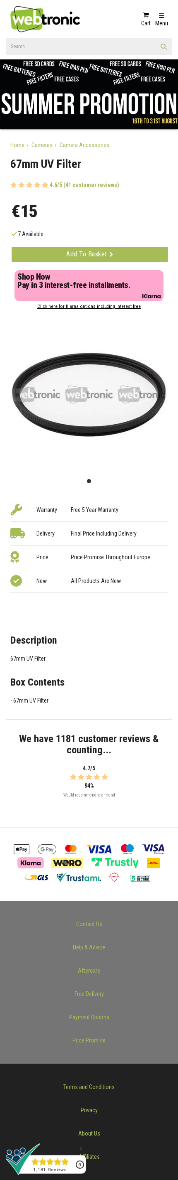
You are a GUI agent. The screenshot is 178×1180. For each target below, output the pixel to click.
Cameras (42, 145)
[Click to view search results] (164, 49)
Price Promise (89, 1040)
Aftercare (89, 970)
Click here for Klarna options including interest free (89, 306)
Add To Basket (87, 254)
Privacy (89, 1110)
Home (17, 145)
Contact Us (89, 924)
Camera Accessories (84, 145)
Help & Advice (89, 947)
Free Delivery (89, 994)
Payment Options (89, 1017)
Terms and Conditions (89, 1087)
